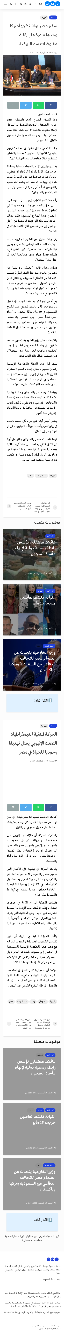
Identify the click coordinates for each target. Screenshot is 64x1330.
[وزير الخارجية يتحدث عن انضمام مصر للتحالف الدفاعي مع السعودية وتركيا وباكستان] (32, 664)
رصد (33, 1001)
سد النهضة (41, 475)
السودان (42, 1001)
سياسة (53, 18)
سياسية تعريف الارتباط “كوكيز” (50, 1329)
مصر (30, 475)
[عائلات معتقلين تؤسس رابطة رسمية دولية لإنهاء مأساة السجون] (32, 554)
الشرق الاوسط (49, 646)
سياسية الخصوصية (38, 1326)
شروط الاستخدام (55, 1326)
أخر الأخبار (50, 536)
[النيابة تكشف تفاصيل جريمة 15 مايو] (32, 609)
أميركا (44, 17)
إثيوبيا (44, 725)
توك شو (40, 591)
